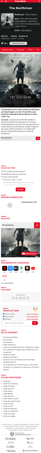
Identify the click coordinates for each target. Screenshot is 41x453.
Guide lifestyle (8, 394)
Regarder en (20, 50)
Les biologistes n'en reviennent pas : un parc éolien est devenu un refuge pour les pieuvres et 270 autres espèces (21, 367)
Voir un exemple (32, 314)
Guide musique (8, 404)
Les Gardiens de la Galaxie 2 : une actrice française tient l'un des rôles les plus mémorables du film (18, 185)
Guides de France (9, 386)
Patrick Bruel (7, 340)
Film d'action (26, 30)
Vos (37, 50)
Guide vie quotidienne (10, 411)
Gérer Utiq (22, 428)
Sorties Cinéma (9, 314)
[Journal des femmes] (10, 439)
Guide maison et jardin (11, 399)
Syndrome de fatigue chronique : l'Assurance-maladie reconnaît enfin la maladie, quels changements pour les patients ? (21, 349)
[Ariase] (10, 451)
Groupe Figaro (13, 430)
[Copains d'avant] (10, 446)
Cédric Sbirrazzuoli (9, 345)
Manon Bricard (6, 138)
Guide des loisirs (8, 396)
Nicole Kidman (21, 21)
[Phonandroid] (30, 450)
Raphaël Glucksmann (10, 357)
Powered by (3, 283)
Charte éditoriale (23, 424)
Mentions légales (30, 428)
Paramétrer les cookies (12, 428)
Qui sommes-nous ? (7, 424)
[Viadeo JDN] (30, 446)
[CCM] (30, 439)
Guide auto (6, 381)
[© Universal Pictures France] (20, 80)
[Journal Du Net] (10, 443)
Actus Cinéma (9, 316)
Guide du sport (8, 406)
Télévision (7, 319)
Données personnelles (31, 426)
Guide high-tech (8, 389)
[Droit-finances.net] (30, 443)
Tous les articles (8, 426)
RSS (14, 426)
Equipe (16, 424)
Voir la (7, 50)
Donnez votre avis (18, 43)
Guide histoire (8, 391)
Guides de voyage (9, 414)
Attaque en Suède (9, 355)
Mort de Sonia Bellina (10, 337)
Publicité (31, 424)
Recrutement (20, 426)
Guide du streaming (10, 409)
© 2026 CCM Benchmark (25, 430)
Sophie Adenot (8, 342)
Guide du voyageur (9, 416)
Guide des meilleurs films (11, 401)
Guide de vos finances (10, 384)
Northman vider (9, 180)
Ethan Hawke (34, 24)
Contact (37, 424)
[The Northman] (7, 21)
